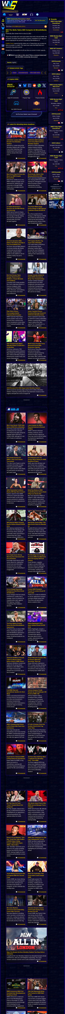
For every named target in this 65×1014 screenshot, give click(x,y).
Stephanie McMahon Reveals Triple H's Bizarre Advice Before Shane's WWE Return (15, 659)
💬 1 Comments (41, 442)
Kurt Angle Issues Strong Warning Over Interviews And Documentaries (15, 556)
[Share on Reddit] (34, 85)
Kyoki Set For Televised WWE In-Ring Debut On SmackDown (16, 757)
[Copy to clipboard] (20, 85)
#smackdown (56, 30)
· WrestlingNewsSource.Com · (10, 11)
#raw (56, 44)
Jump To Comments (13, 98)
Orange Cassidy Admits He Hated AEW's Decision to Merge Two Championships (36, 276)
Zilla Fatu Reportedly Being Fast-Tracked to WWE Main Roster (36, 993)
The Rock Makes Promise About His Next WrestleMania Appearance (15, 625)
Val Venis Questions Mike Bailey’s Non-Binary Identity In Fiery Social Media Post (16, 242)
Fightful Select (10, 43)
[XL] (21, 26)
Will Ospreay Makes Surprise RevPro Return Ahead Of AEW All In (16, 524)
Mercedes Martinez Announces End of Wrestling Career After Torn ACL (15, 909)
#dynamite (56, 68)
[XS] (13, 26)
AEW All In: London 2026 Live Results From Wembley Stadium (15, 141)
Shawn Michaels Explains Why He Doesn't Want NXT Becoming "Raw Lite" (37, 659)
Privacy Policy (57, 190)
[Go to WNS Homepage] (10, 5)
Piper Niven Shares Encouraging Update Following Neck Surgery (14, 313)
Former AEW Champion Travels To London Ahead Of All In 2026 (36, 591)
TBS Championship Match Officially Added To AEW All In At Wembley (15, 345)
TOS (52, 190)
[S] (15, 26)
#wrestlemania (23, 73)
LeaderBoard (36, 109)
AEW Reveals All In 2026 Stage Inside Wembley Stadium (23, 388)
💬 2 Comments (41, 674)
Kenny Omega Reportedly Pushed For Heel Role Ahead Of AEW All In (15, 591)
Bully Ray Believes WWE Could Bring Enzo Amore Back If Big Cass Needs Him (37, 491)
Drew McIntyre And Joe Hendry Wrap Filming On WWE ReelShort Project (37, 459)
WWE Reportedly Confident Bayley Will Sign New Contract (16, 491)
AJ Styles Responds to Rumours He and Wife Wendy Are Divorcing (15, 208)
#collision (56, 80)
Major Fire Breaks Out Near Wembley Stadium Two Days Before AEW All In (26, 953)
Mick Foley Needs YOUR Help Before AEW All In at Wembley (16, 426)
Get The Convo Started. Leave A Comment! (26, 114)
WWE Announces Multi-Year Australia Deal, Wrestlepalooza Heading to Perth (16, 993)
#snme (56, 93)
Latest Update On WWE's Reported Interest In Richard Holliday (36, 427)
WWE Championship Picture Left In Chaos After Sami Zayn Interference (16, 726)
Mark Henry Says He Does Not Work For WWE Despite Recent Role (16, 176)
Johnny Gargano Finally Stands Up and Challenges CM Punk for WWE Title (37, 691)
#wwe (14, 73)
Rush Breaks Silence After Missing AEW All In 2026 (36, 175)
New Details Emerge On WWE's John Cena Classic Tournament (15, 459)
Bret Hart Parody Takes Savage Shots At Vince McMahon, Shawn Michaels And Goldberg (15, 277)
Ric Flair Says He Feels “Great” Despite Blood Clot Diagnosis (15, 805)
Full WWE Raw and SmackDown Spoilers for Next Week (16, 691)
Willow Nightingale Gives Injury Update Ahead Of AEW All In (36, 625)
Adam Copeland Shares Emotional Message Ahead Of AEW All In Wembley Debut (37, 313)
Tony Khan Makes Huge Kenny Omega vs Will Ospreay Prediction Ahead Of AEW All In (37, 209)
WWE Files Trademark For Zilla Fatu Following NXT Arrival (37, 838)
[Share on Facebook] (29, 85)
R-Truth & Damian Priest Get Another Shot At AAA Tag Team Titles (36, 726)
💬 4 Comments (41, 924)
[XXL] (23, 26)
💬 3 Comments (41, 821)
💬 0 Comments (20, 158)
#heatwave (56, 55)
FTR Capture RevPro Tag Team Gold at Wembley (35, 241)
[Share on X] (44, 85)
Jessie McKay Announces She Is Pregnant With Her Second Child (16, 875)
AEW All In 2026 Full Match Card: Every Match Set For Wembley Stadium (36, 141)
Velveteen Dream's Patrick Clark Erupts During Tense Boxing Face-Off (36, 909)
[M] (17, 26)
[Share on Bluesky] (25, 85)
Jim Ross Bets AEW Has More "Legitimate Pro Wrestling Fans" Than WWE (37, 758)
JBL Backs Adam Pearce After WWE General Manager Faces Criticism (37, 805)
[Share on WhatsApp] (39, 85)
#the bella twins (35, 73)
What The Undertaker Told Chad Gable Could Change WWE (36, 875)
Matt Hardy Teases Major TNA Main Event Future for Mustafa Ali (37, 524)
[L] (19, 26)
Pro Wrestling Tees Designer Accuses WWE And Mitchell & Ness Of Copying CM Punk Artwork (37, 557)
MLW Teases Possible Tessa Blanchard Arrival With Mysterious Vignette (36, 345)
